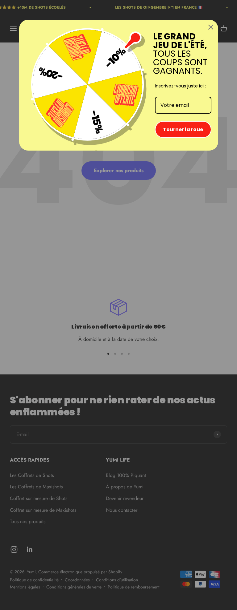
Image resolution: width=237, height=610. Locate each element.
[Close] (210, 27)
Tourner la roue (183, 129)
